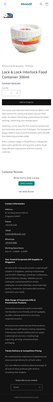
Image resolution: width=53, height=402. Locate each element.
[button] (5, 4)
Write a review (26, 183)
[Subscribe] (39, 387)
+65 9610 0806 (11, 242)
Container (6, 83)
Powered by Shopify (32, 397)
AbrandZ (22, 397)
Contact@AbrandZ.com (15, 234)
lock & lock (16, 83)
